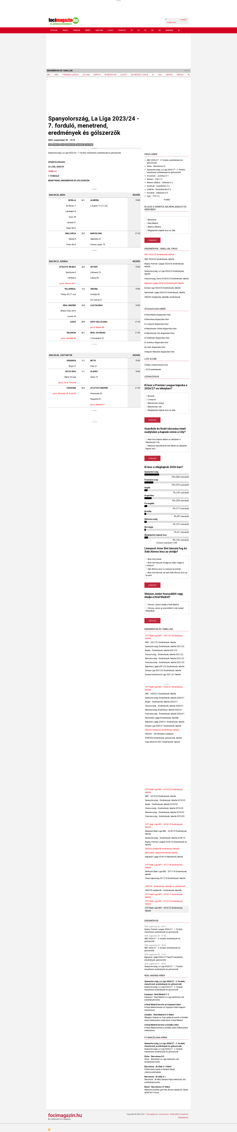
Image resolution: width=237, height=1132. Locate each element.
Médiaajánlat (183, 1118)
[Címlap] (63, 21)
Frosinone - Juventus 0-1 (158, 176)
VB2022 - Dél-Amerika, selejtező (159, 734)
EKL (160, 75)
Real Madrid (153, 223)
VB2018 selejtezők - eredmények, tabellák (163, 890)
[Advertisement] (118, 50)
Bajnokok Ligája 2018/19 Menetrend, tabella (164, 857)
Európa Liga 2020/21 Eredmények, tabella (163, 726)
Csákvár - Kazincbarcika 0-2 (159, 189)
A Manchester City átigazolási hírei (159, 333)
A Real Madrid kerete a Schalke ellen (161, 1025)
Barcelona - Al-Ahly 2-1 (155, 1077)
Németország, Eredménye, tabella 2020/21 (163, 710)
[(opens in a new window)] (156, 365)
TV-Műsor (183, 20)
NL (179, 30)
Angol (65, 30)
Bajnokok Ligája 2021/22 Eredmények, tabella (164, 666)
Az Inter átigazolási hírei (154, 347)
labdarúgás (70, 144)
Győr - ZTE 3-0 (153, 196)
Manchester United (156, 403)
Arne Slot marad (154, 559)
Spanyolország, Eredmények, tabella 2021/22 (164, 646)
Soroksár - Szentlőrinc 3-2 (158, 186)
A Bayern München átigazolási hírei (159, 352)
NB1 (49, 75)
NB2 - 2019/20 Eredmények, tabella (160, 796)
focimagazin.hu (65, 1115)
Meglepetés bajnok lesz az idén (161, 230)
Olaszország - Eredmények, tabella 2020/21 (164, 706)
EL (139, 30)
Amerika (169, 30)
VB (159, 30)
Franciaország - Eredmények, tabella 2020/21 (164, 714)
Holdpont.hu (171, 22)
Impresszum (164, 1114)
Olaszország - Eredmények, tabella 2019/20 (164, 808)
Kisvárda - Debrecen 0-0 (157, 193)
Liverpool (152, 399)
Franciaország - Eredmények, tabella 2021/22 (164, 662)
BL (132, 30)
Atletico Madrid (154, 227)
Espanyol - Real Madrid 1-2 (156, 994)
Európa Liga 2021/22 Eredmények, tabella (163, 670)
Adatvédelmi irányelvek (179, 1114)
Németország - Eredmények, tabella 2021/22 (164, 658)
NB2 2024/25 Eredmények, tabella (159, 259)
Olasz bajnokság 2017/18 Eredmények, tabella (165, 878)
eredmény (80, 144)
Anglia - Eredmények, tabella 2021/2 (160, 650)
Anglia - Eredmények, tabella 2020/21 (161, 702)
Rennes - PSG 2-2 (154, 179)
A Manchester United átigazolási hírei (160, 328)
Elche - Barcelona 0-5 (156, 166)
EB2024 (169, 75)
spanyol (56, 144)
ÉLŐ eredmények (153, 369)
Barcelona (152, 220)
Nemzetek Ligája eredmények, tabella (161, 852)
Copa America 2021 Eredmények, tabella (162, 742)
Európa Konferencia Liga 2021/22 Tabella (163, 674)
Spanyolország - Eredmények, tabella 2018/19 (165, 838)
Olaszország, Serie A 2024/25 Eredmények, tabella (166, 278)
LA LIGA (85, 75)
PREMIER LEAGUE (70, 75)
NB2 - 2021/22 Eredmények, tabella (160, 642)
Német (88, 30)
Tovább (167, 199)
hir (50, 144)
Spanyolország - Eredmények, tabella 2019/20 (165, 800)
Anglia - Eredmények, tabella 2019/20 (161, 804)
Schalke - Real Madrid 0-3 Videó (159, 1015)
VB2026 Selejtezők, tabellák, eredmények (162, 297)
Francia (76, 30)
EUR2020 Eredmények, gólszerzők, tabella (163, 738)
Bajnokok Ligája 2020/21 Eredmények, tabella (164, 722)
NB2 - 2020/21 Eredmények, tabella (160, 694)
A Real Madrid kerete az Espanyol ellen (162, 1004)
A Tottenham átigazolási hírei (156, 338)
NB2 (56, 75)
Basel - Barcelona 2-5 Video (157, 1087)
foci (62, 144)
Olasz (110, 30)
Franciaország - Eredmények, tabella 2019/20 (164, 816)
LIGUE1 (123, 75)
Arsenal (151, 396)
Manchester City (155, 407)
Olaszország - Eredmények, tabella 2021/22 (164, 654)
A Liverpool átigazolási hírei (156, 324)
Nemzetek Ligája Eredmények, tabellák (161, 718)
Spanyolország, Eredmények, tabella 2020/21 (164, 698)
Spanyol (122, 30)
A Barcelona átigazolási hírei (156, 319)
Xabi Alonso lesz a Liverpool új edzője (164, 569)
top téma (89, 144)
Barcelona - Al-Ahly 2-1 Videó (157, 1066)
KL (146, 30)
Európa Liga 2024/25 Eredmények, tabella (162, 288)
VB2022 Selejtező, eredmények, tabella (162, 730)
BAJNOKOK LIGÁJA (139, 75)
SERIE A (96, 75)
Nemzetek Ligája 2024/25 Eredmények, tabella (164, 292)
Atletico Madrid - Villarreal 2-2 (160, 182)
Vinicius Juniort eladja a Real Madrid (163, 604)
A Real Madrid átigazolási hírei (157, 315)
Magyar (99, 30)
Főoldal (54, 30)
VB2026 (180, 75)
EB (152, 30)
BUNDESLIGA (110, 75)
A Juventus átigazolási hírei (156, 342)
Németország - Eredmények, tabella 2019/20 (164, 812)
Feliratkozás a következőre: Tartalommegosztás (49, 1130)
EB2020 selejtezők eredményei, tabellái (162, 849)
